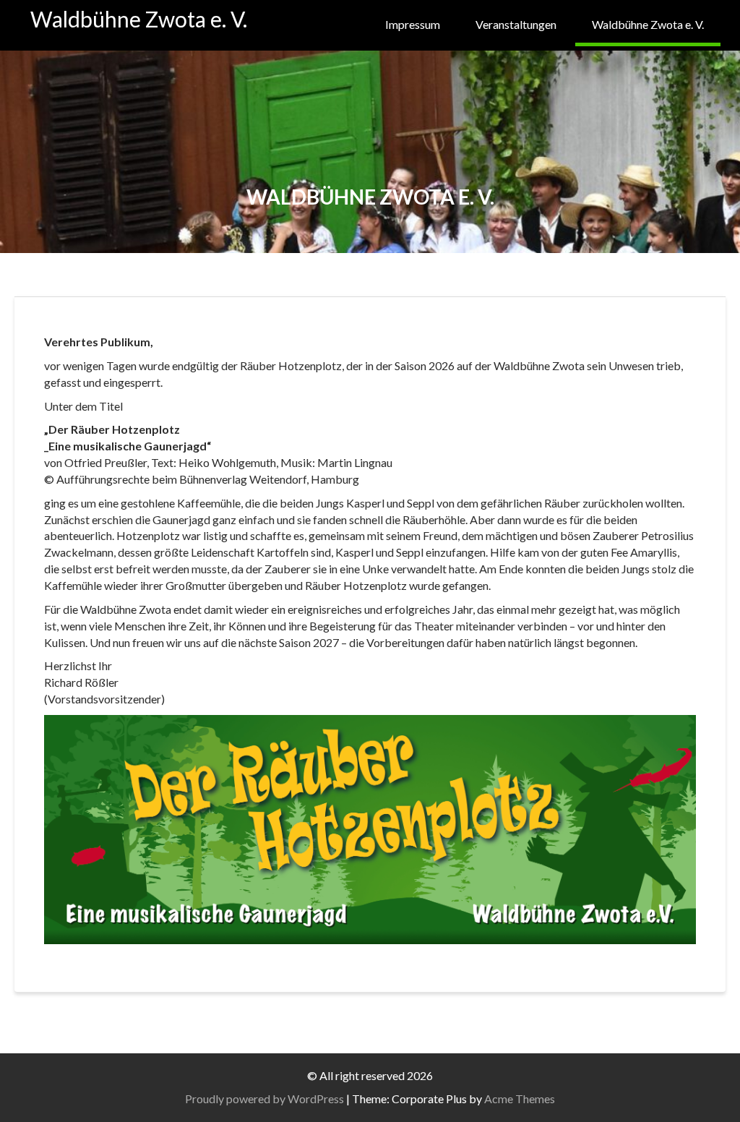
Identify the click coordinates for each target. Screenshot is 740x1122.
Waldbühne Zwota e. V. (138, 19)
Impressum (412, 24)
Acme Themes (519, 1098)
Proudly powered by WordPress (264, 1098)
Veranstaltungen (516, 24)
